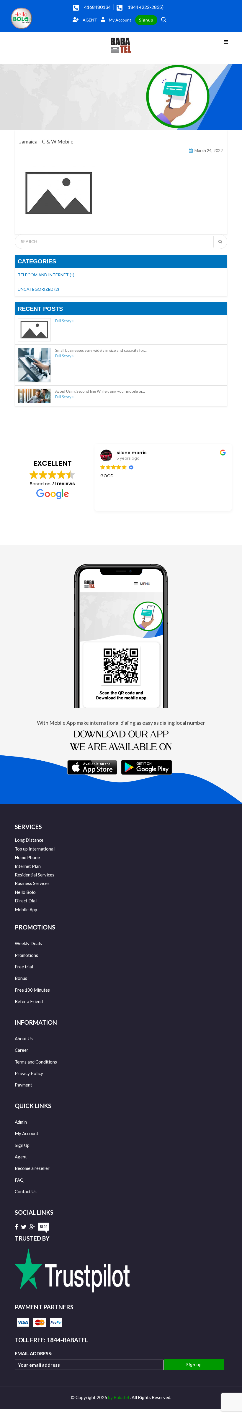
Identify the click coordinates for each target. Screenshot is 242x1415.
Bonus (21, 978)
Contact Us (26, 1191)
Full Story (63, 320)
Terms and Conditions (36, 1061)
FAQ (19, 1180)
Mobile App (26, 909)
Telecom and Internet (46, 274)
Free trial (24, 966)
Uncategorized (38, 289)
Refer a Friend (29, 1001)
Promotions (26, 955)
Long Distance (29, 840)
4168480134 (97, 7)
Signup (146, 19)
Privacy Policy (29, 1073)
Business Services (32, 883)
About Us (24, 1038)
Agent (21, 1156)
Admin (21, 1122)
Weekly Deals (28, 943)
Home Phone (27, 857)
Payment (23, 1084)
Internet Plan (28, 866)
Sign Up (22, 1145)
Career (21, 1050)
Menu (227, 41)
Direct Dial (26, 900)
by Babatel (119, 1397)
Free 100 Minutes (32, 990)
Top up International (35, 848)
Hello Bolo (25, 892)
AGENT (89, 19)
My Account (119, 19)
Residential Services (34, 874)
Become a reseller (32, 1168)
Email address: (33, 1353)
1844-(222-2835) (145, 7)
